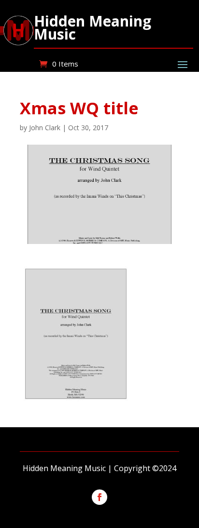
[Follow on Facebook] (99, 497)
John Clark (44, 127)
